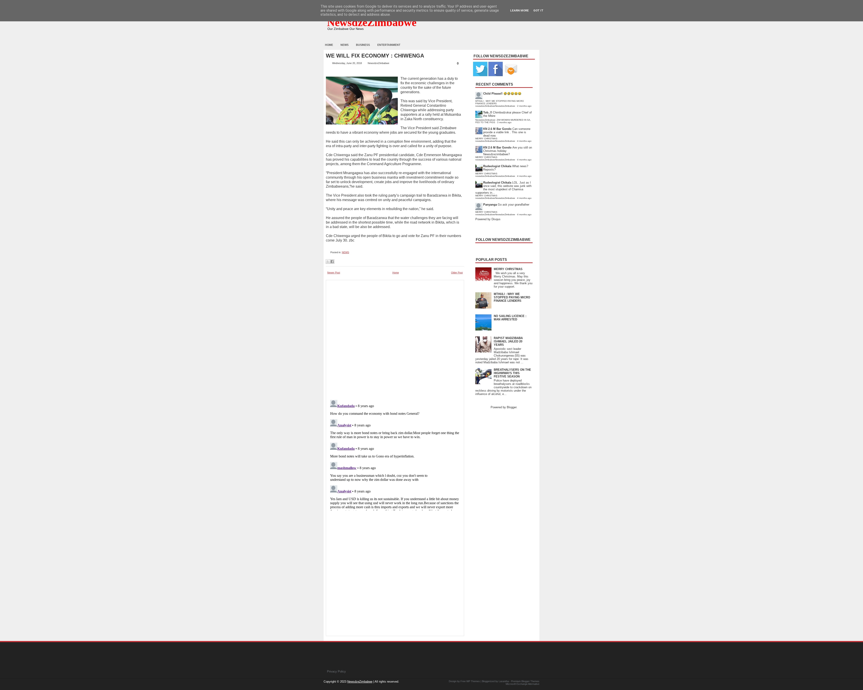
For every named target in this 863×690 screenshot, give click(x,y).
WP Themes (473, 681)
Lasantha (504, 681)
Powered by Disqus (487, 219)
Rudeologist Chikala (497, 166)
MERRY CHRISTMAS (508, 269)
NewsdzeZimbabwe (371, 22)
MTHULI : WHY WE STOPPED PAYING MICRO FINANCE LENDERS (512, 297)
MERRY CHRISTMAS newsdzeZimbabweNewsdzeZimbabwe (495, 139)
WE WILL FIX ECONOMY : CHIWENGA (375, 55)
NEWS (345, 252)
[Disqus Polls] (395, 338)
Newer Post (333, 272)
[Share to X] (328, 261)
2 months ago (524, 106)
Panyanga (490, 204)
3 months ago (504, 122)
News (344, 45)
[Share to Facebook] (332, 261)
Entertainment (388, 45)
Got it (538, 10)
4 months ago (524, 141)
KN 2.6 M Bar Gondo (497, 129)
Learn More (519, 10)
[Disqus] (395, 454)
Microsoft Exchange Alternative (522, 684)
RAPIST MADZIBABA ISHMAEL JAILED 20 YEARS (508, 341)
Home (329, 45)
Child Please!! (493, 93)
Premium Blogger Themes (525, 681)
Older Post (457, 272)
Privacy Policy (336, 671)
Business (363, 45)
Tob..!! (487, 112)
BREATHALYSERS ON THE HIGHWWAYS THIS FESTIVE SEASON (512, 373)
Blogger (511, 407)
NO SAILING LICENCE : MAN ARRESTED (510, 317)
